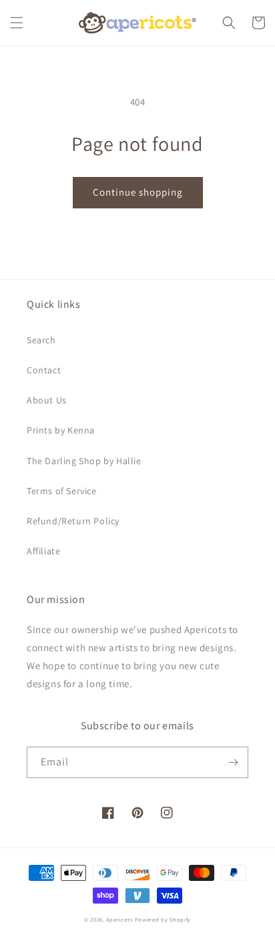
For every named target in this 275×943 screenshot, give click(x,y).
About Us (47, 400)
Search (41, 340)
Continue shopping (138, 192)
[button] (16, 22)
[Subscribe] (233, 762)
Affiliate (43, 551)
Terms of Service (62, 491)
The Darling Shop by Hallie (84, 461)
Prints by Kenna (61, 430)
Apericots (119, 919)
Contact (44, 370)
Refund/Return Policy (73, 521)
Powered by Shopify (163, 919)
